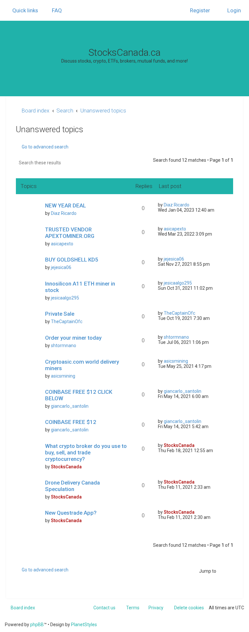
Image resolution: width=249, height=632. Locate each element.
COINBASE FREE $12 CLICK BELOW (78, 395)
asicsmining (63, 376)
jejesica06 (61, 267)
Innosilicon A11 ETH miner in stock (80, 286)
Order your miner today (73, 337)
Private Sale (59, 313)
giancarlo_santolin (70, 406)
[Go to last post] (192, 204)
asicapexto (62, 243)
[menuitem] (54, 10)
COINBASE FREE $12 (70, 422)
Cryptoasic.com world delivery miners (82, 364)
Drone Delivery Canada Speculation (72, 485)
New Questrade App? (71, 512)
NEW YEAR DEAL (65, 205)
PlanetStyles (84, 624)
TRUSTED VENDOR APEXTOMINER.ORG (69, 232)
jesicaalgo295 (65, 297)
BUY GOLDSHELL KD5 (71, 259)
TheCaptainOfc (66, 321)
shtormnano (63, 345)
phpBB (37, 624)
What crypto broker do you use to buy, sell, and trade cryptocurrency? (86, 452)
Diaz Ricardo (64, 213)
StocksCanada (66, 466)
